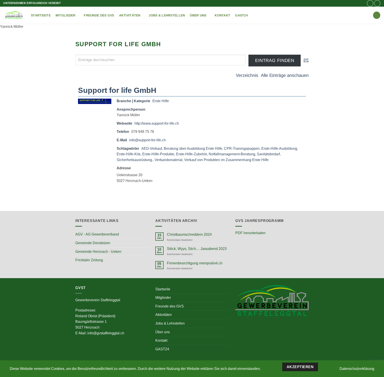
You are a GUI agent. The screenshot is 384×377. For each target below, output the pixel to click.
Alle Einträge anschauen (285, 75)
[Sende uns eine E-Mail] (377, 3)
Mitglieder (66, 15)
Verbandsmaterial (168, 160)
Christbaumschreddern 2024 (189, 234)
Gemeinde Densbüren (92, 243)
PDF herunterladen (250, 233)
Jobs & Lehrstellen (167, 15)
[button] (376, 15)
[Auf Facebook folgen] (370, 3)
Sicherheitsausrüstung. (135, 160)
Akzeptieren (300, 367)
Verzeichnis (247, 75)
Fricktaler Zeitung (89, 260)
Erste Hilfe (160, 101)
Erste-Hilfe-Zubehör (191, 154)
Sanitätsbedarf (268, 154)
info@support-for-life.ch (147, 140)
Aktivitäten (129, 15)
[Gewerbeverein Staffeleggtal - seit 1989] (13, 15)
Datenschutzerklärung (357, 369)
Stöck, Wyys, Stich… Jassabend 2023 (197, 249)
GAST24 (241, 15)
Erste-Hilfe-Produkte (158, 154)
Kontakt (222, 15)
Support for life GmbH (117, 90)
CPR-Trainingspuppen (242, 148)
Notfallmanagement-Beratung (232, 154)
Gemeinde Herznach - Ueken (98, 251)
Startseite (41, 15)
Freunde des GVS (99, 15)
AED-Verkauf (151, 148)
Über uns (198, 15)
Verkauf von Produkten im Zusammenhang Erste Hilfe (226, 160)
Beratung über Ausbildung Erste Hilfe (193, 148)
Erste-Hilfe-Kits (128, 154)
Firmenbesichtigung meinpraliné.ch (194, 263)
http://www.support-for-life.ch (156, 123)
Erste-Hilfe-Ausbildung (279, 148)
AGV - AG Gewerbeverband (97, 234)
